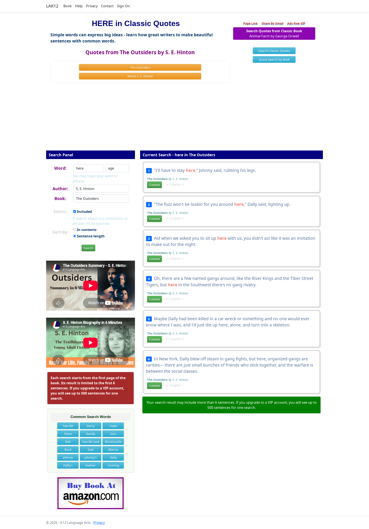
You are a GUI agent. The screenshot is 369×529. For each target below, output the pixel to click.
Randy (90, 434)
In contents (86, 229)
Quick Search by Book (274, 59)
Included (84, 211)
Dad (91, 449)
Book (67, 6)
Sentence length (90, 236)
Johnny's (91, 457)
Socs (113, 434)
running (113, 465)
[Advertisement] (184, 119)
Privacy (92, 6)
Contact (107, 6)
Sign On (123, 6)
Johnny (68, 457)
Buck (67, 449)
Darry (91, 426)
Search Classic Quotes (274, 51)
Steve (68, 434)
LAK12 (52, 6)
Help (79, 6)
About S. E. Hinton (140, 76)
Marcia (113, 449)
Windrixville (113, 442)
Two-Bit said (90, 442)
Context (154, 185)
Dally (113, 457)
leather (90, 465)
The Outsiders (140, 67)
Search (88, 248)
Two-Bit (68, 426)
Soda (113, 426)
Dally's (68, 465)
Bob (68, 442)
